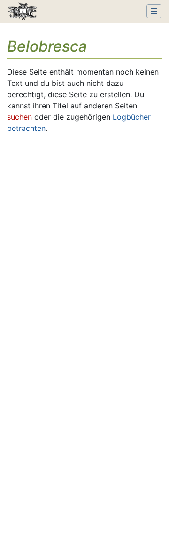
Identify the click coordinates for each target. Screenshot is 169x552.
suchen (19, 117)
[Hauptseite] (22, 12)
